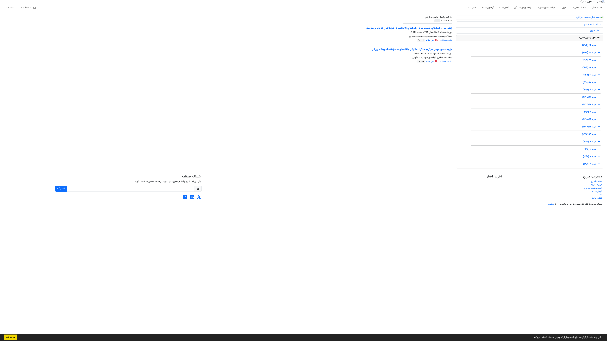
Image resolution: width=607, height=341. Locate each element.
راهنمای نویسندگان (522, 7)
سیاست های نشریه (546, 7)
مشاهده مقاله (446, 40)
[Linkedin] (192, 198)
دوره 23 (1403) (589, 60)
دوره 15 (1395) (589, 119)
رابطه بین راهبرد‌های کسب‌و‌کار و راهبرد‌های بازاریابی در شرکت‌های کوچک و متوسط (409, 28)
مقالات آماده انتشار (592, 24)
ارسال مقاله (504, 7)
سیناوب (551, 204)
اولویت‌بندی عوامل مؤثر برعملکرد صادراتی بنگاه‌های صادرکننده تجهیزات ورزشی (411, 49)
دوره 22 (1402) (589, 67)
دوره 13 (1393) (589, 134)
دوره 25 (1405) (589, 45)
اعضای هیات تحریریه (592, 188)
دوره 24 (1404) (589, 52)
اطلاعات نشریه (579, 7)
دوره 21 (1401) (589, 75)
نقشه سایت (597, 198)
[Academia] (199, 198)
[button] (531, 337)
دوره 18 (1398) (589, 97)
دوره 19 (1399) (589, 89)
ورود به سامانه (29, 7)
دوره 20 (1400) (589, 82)
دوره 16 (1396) (589, 112)
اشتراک (61, 189)
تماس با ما (472, 7)
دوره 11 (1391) (590, 149)
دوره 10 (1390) (589, 156)
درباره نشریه (596, 184)
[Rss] (184, 198)
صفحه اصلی (597, 7)
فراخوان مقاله (488, 7)
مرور (564, 7)
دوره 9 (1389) (589, 164)
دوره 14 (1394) (589, 127)
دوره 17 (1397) (589, 104)
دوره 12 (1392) (589, 141)
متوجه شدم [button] (10, 337)
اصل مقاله (426, 40)
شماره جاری (595, 30)
